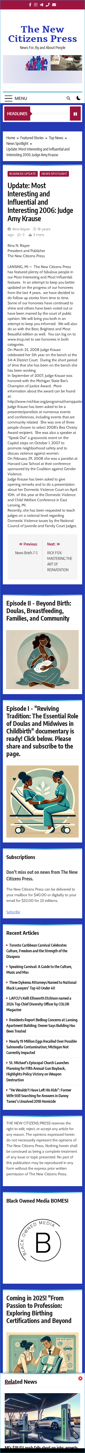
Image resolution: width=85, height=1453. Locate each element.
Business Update (22, 173)
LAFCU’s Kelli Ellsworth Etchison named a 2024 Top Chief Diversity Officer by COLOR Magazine (38, 1004)
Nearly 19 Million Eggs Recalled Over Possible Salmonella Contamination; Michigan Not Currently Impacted (41, 1047)
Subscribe (13, 912)
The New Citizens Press (42, 34)
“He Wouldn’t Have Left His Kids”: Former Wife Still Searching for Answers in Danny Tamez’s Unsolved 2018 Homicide (38, 1095)
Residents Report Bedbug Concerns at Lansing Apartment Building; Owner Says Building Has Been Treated (41, 1025)
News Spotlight (54, 173)
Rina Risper (21, 229)
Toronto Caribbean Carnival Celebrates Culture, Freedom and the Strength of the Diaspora (36, 951)
